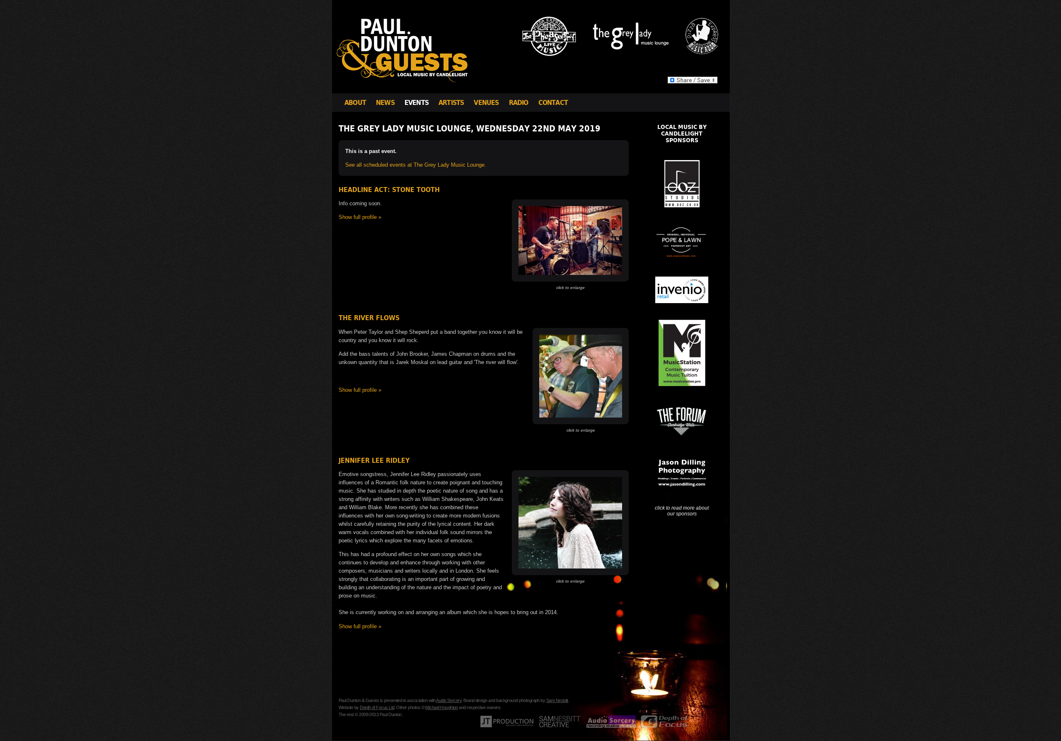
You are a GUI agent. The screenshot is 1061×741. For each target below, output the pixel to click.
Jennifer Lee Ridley (374, 460)
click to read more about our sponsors (682, 511)
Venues (486, 103)
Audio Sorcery (448, 700)
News (385, 103)
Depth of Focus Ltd (377, 707)
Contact (553, 103)
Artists (451, 103)
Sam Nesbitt (557, 700)
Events (417, 103)
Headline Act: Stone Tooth (389, 190)
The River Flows (369, 318)
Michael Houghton (441, 707)
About (355, 103)
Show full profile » (360, 217)
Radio (518, 103)
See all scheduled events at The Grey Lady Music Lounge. (415, 165)
